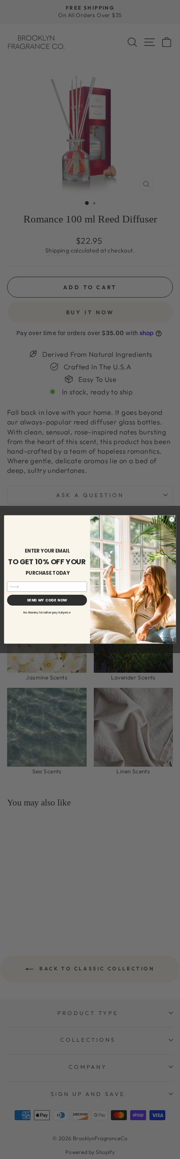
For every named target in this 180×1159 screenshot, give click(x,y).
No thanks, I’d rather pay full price (46, 613)
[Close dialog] (171, 519)
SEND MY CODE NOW (47, 600)
